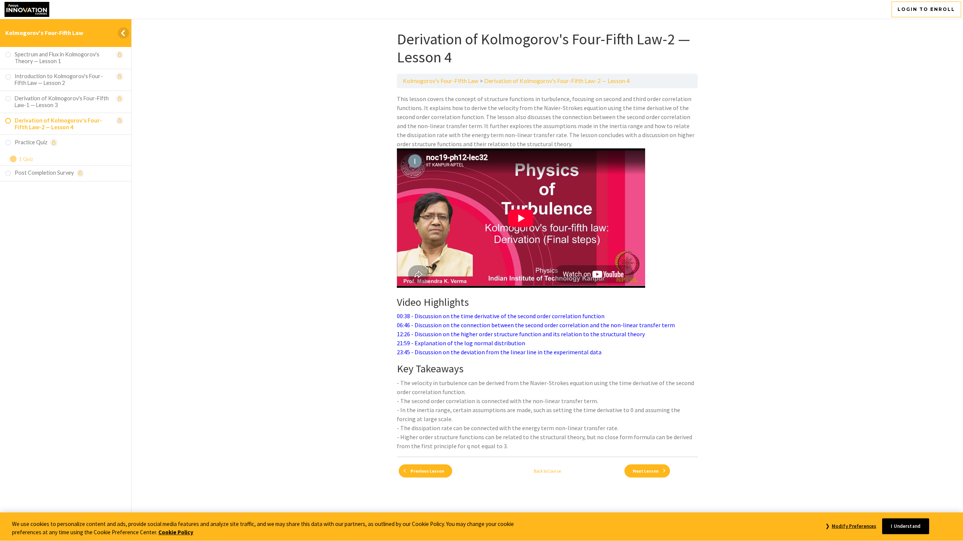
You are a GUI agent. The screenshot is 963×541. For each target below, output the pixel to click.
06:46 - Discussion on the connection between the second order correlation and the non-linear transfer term (536, 325)
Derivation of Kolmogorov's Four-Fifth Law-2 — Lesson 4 (557, 80)
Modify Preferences (854, 526)
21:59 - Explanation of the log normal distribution (461, 343)
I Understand (905, 526)
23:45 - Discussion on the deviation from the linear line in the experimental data (499, 352)
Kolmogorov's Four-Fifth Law (44, 32)
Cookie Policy (175, 532)
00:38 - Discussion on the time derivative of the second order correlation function (501, 316)
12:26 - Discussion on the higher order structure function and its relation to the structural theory (521, 334)
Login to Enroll (926, 9)
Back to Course (547, 470)
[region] (481, 526)
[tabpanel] (547, 272)
